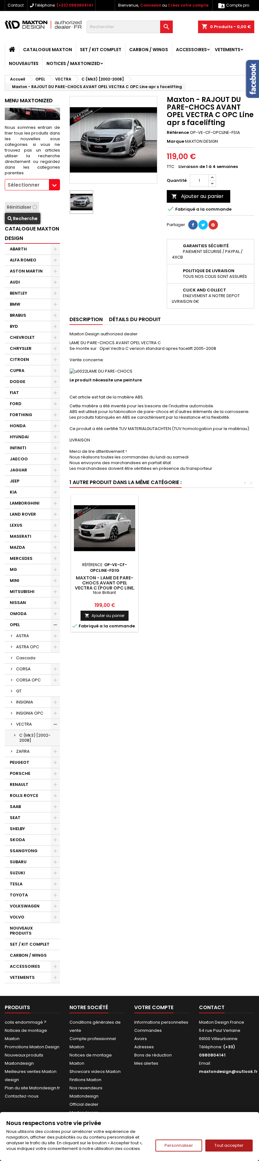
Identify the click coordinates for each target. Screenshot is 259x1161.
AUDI (15, 282)
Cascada (25, 658)
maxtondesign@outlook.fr (228, 1071)
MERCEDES (21, 558)
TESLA (16, 884)
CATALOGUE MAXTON (47, 49)
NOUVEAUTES (24, 63)
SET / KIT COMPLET (100, 49)
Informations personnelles (161, 1022)
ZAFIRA (23, 751)
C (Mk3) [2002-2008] (35, 737)
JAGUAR (18, 470)
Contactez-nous (22, 1096)
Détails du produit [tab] (135, 319)
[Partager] (193, 225)
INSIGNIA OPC (29, 713)
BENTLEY (18, 293)
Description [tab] (86, 319)
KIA (13, 492)
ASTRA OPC (27, 647)
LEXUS (16, 525)
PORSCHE (20, 773)
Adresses (144, 1047)
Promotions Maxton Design (32, 1047)
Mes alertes (146, 1063)
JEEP (14, 481)
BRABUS (18, 315)
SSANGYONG (24, 851)
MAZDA (17, 547)
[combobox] (32, 184)
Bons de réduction (153, 1055)
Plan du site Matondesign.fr (32, 1088)
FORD (15, 404)
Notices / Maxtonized (73, 63)
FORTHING (21, 415)
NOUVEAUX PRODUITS (21, 930)
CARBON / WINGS (148, 49)
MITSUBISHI (22, 592)
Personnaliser (179, 1145)
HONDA (18, 426)
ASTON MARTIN (26, 271)
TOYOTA (19, 895)
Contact (16, 5)
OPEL (15, 625)
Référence (178, 132)
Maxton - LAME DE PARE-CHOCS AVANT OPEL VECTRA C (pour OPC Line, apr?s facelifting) (105, 585)
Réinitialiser (20, 207)
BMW (15, 304)
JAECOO (19, 459)
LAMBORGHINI (24, 503)
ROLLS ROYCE (24, 796)
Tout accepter (229, 1145)
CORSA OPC (28, 680)
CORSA (23, 669)
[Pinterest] (213, 225)
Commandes (148, 1030)
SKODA (17, 840)
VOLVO (17, 917)
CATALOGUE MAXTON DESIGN (32, 233)
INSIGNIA (24, 702)
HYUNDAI (19, 437)
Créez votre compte (188, 5)
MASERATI (20, 536)
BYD (14, 326)
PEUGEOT (19, 762)
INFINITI (18, 448)
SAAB (15, 807)
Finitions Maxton (85, 1080)
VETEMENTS (227, 49)
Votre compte (153, 1007)
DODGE (17, 382)
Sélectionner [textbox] (23, 185)
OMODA (18, 614)
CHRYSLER (21, 348)
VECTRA (24, 724)
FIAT (14, 393)
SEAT (15, 818)
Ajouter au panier (198, 196)
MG (13, 569)
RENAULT (19, 784)
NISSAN (18, 603)
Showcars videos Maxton (95, 1071)
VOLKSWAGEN (24, 906)
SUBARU (18, 862)
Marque (175, 141)
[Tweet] (203, 225)
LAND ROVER (23, 514)
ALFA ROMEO (23, 260)
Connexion (150, 5)
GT (18, 691)
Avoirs (140, 1039)
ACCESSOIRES (191, 49)
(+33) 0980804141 (75, 5)
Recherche (25, 218)
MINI (14, 580)
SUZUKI (17, 873)
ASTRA (22, 636)
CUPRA (17, 371)
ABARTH (18, 249)
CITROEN (19, 359)
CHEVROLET (22, 337)
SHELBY (17, 829)
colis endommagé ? (25, 1022)
